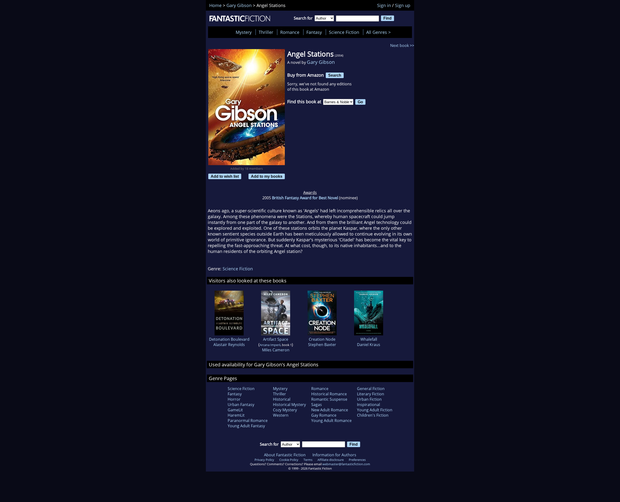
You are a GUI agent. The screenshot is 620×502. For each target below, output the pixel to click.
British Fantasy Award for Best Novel (305, 197)
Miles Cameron (275, 350)
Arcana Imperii (270, 345)
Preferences (357, 460)
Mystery (244, 32)
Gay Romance (323, 415)
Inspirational (368, 404)
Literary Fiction (370, 394)
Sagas (316, 404)
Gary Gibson (321, 62)
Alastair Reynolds (229, 344)
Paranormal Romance (248, 420)
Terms (307, 460)
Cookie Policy (288, 460)
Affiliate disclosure (331, 460)
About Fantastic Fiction (285, 455)
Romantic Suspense (329, 399)
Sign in (384, 5)
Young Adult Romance (331, 420)
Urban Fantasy (241, 404)
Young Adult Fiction (374, 410)
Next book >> (402, 45)
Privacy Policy (264, 460)
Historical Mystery (289, 404)
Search (334, 75)
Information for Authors (334, 455)
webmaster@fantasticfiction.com (346, 464)
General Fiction (371, 388)
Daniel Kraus (368, 344)
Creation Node (322, 339)
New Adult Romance (329, 410)
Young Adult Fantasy (246, 425)
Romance (289, 32)
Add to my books (266, 176)
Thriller (266, 32)
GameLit (235, 410)
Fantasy (314, 32)
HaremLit (236, 415)
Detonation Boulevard (229, 339)
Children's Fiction (372, 415)
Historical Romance (329, 394)
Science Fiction (344, 32)
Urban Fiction (369, 399)
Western (280, 415)
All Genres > (379, 32)
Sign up (402, 5)
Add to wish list (225, 176)
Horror (234, 399)
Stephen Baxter (322, 344)
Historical (281, 399)
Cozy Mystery (285, 410)
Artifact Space (275, 339)
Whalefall (368, 339)
